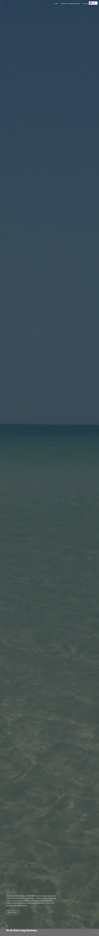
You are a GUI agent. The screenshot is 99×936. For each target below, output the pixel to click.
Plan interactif (86, 3)
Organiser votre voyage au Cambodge (70, 3)
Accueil (56, 3)
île (7, 926)
